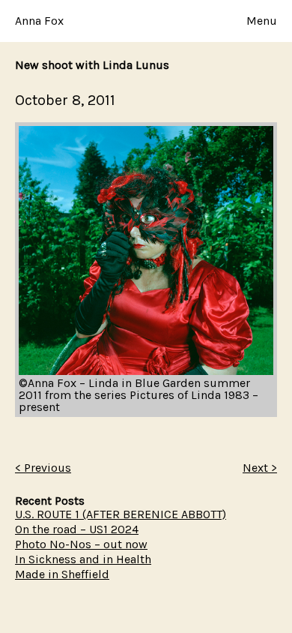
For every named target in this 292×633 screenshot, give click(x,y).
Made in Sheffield (62, 574)
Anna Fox (39, 21)
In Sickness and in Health (83, 559)
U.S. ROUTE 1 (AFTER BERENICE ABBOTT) (120, 514)
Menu (261, 21)
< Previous (43, 467)
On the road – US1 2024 (77, 529)
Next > (260, 467)
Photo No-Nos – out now (81, 544)
